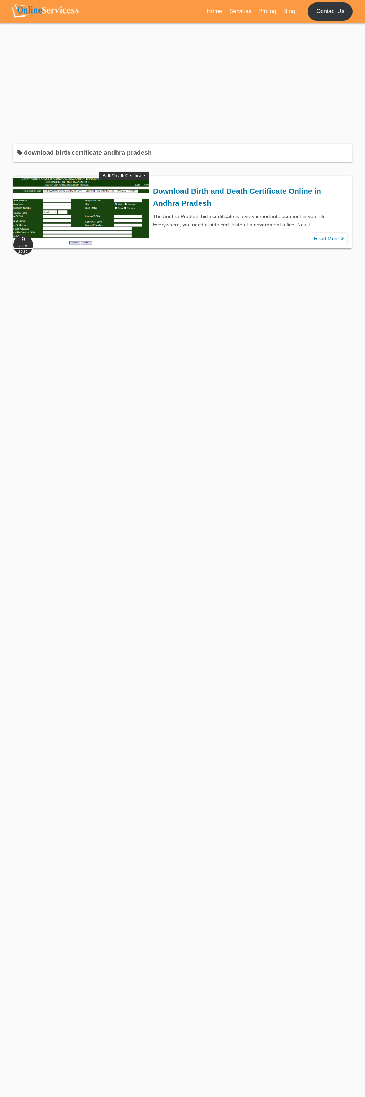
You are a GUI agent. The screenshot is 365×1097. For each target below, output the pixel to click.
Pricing (267, 11)
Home (214, 11)
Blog (289, 11)
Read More (327, 238)
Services (240, 11)
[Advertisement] (182, 83)
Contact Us (330, 11)
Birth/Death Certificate (124, 175)
